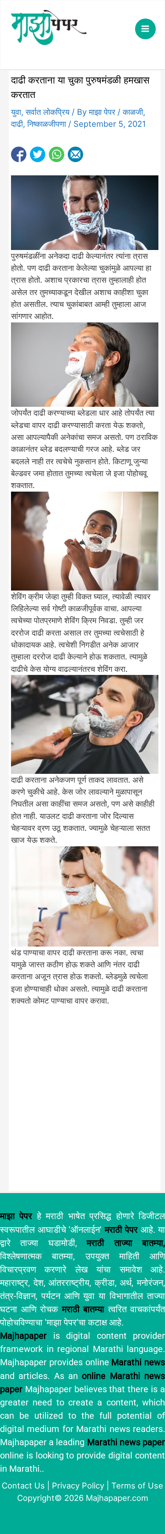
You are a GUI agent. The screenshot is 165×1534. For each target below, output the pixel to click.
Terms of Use (137, 1485)
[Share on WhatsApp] (56, 154)
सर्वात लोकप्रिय (48, 112)
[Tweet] (37, 154)
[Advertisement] (82, 1103)
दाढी (17, 124)
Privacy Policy (78, 1485)
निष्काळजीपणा (46, 124)
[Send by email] (75, 154)
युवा (16, 112)
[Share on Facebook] (18, 154)
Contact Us (23, 1485)
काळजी (133, 112)
